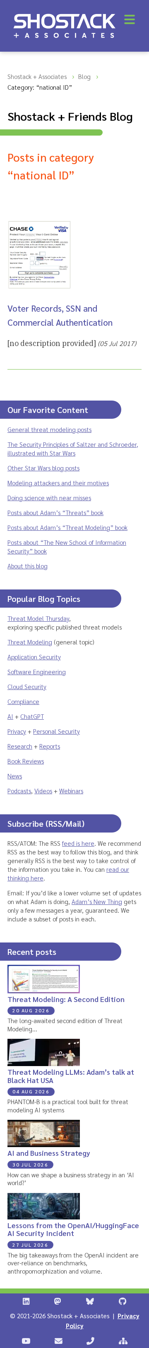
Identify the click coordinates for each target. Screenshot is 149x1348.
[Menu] (129, 19)
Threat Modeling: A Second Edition (66, 999)
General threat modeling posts (49, 429)
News (14, 776)
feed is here (78, 843)
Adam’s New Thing (97, 901)
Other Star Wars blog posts (43, 468)
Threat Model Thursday (38, 618)
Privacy (16, 731)
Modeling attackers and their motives (58, 483)
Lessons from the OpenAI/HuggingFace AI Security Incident (73, 1229)
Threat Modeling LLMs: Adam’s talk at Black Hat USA (70, 1075)
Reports (49, 746)
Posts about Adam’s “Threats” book (55, 512)
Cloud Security (26, 686)
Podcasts (19, 790)
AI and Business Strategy (48, 1152)
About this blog (27, 566)
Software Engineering (36, 671)
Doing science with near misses (49, 497)
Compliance (23, 701)
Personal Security (56, 731)
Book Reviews (25, 761)
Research (19, 746)
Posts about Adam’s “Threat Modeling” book (67, 527)
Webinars (71, 790)
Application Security (34, 657)
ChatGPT (32, 716)
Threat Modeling (29, 642)
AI (10, 716)
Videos (43, 790)
